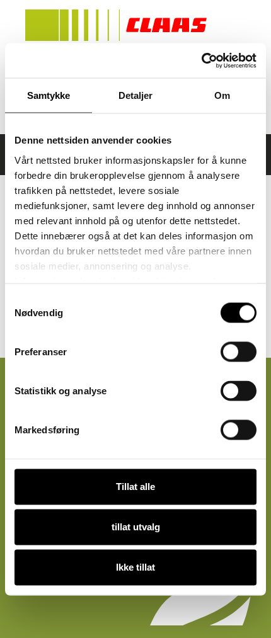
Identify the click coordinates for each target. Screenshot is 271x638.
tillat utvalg (136, 526)
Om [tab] (222, 95)
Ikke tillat (135, 567)
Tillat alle (135, 486)
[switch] (239, 352)
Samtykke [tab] (49, 95)
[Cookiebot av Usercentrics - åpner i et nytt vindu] (201, 60)
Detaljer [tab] (135, 95)
